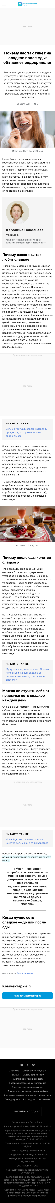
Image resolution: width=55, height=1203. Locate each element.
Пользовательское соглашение (27, 1087)
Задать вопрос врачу (33, 1074)
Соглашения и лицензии (34, 1070)
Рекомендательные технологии (20, 1095)
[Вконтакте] (22, 1064)
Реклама (15, 1074)
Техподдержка (12, 1099)
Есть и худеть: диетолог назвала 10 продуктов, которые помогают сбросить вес (26, 432)
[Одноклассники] (27, 1064)
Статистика (45, 1095)
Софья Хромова (25, 973)
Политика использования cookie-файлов (27, 1091)
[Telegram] (33, 1064)
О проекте (14, 1070)
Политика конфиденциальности (27, 1079)
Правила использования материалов (27, 1083)
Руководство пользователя (36, 1099)
